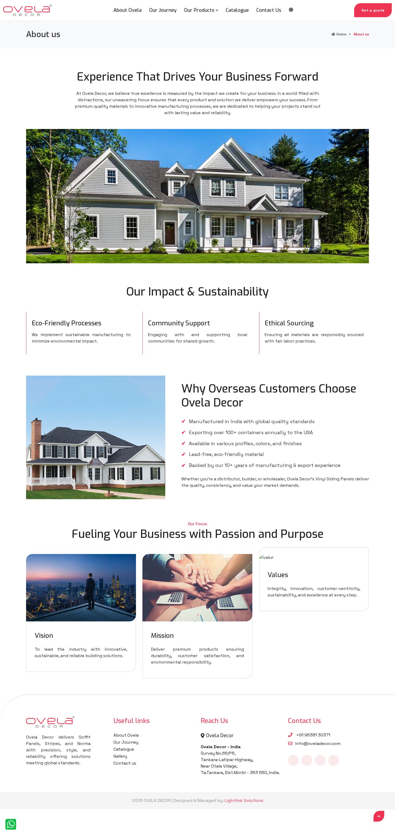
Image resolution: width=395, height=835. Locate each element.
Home (341, 34)
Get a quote (373, 10)
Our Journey (163, 10)
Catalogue (237, 10)
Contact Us (268, 10)
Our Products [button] (199, 10)
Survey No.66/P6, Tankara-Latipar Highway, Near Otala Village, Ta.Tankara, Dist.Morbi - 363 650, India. (240, 759)
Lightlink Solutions (244, 800)
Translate (305, 15)
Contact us (124, 763)
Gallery (120, 756)
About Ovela (127, 10)
